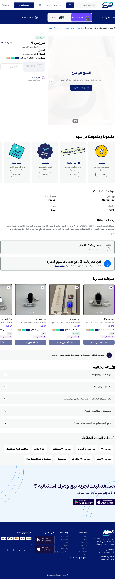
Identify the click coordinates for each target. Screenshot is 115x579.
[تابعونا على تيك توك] (13, 550)
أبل (39, 50)
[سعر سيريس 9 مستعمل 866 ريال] (30, 299)
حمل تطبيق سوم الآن (27, 17)
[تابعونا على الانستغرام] (19, 550)
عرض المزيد (101, 174)
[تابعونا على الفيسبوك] (30, 550)
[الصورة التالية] (52, 80)
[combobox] (81, 5)
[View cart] (40, 4)
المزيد (112, 233)
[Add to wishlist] (2, 42)
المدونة (48, 5)
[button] (70, 5)
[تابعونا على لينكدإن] (8, 550)
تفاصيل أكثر (59, 266)
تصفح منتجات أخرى (81, 87)
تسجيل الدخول (24, 5)
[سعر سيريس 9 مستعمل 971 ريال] (64, 299)
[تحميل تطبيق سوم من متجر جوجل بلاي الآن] (84, 502)
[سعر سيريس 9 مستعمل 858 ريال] (99, 299)
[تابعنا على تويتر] (24, 550)
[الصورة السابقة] (110, 80)
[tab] (81, 17)
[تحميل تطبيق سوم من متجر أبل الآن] (105, 502)
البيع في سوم (57, 5)
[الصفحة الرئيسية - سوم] (107, 5)
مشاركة (9, 42)
